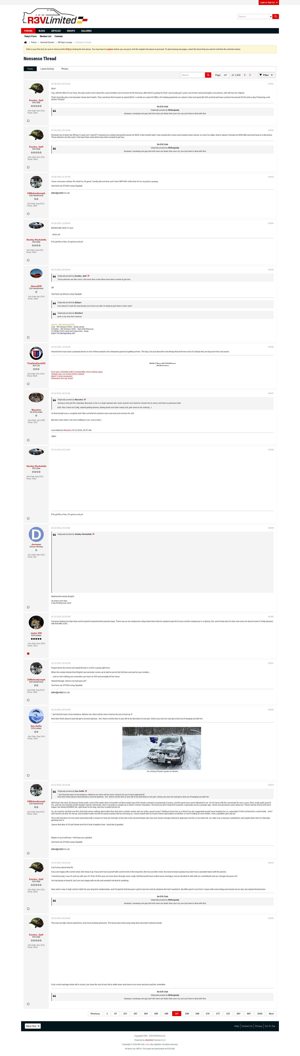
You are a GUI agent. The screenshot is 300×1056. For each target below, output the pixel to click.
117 (125, 1013)
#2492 (271, 130)
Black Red (31, 1026)
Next (271, 1013)
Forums (28, 30)
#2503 (271, 785)
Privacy (258, 1026)
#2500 (271, 617)
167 (177, 1013)
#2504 (271, 863)
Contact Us (247, 1026)
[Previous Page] (245, 75)
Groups (71, 30)
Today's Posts (30, 36)
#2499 (271, 528)
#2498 (271, 450)
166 (166, 1013)
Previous (95, 1013)
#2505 (271, 918)
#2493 (271, 177)
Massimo (67, 430)
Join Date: (32, 111)
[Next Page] (250, 75)
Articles (56, 30)
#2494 (271, 223)
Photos (64, 69)
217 (228, 1013)
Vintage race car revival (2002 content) (67, 374)
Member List (45, 36)
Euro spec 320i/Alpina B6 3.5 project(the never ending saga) (76, 372)
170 (208, 1013)
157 (135, 1013)
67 (115, 1013)
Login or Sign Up (267, 2)
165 (156, 1013)
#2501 (271, 663)
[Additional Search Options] (270, 16)
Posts (30, 69)
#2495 (271, 270)
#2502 (271, 710)
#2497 (271, 393)
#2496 (271, 347)
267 (238, 1013)
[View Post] (88, 276)
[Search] (275, 16)
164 (146, 1013)
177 (218, 1013)
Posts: (30, 113)
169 (197, 1013)
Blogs (42, 30)
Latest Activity (47, 69)
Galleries (86, 30)
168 (187, 1013)
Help (236, 1026)
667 (249, 1013)
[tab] (30, 68)
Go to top (270, 1026)
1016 (259, 1013)
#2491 (271, 84)
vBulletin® (149, 1040)
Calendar (59, 36)
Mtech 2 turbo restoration (61, 376)
